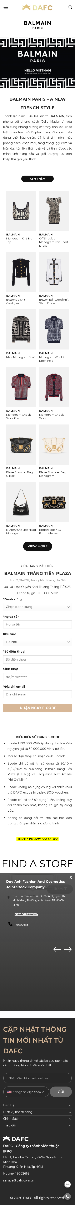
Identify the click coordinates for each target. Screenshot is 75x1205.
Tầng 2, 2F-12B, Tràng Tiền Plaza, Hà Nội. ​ (37, 580)
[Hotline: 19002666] (67, 1196)
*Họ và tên (11, 617)
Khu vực (9, 634)
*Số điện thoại (14, 651)
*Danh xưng (12, 599)
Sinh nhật (11, 669)
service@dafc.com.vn (18, 1180)
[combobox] (10, 1092)
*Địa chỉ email (14, 687)
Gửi (61, 1092)
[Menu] (6, 7)
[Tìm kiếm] (70, 7)
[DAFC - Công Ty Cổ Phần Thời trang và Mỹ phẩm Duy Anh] (37, 7)
